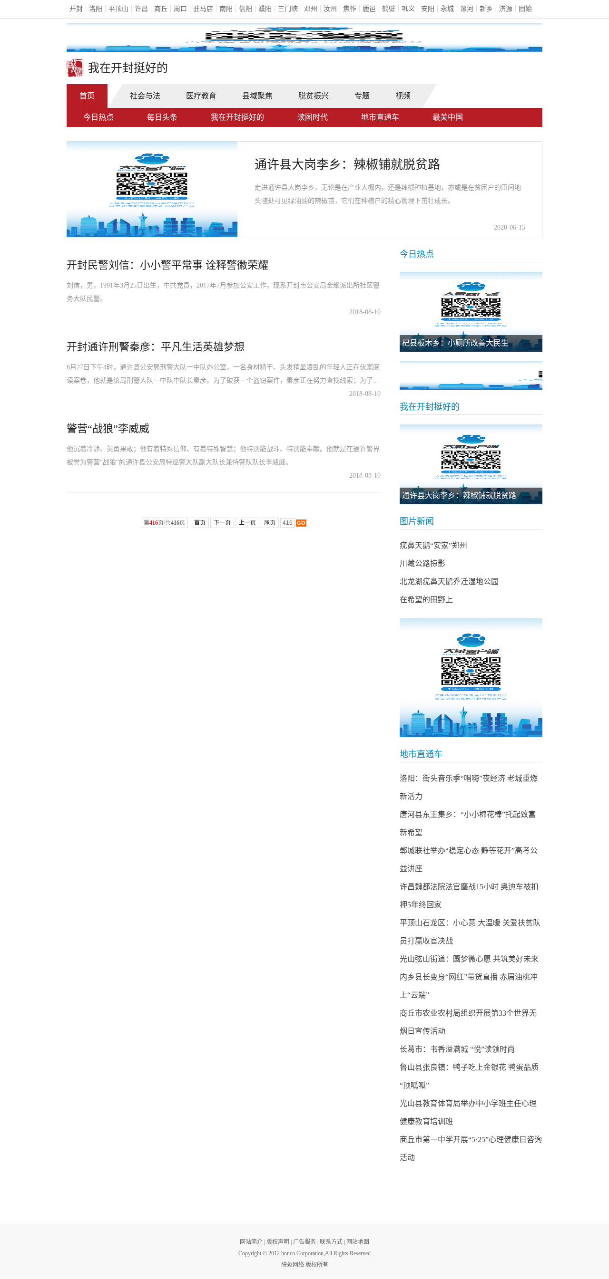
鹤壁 (388, 8)
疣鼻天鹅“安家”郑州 (433, 545)
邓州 (310, 8)
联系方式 (331, 1242)
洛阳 (95, 8)
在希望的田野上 (426, 600)
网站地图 (357, 1242)
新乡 (486, 8)
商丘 (160, 8)
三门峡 (288, 8)
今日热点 (98, 117)
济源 (505, 8)
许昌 (141, 8)
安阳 (427, 8)
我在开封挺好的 (237, 117)
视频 (403, 96)
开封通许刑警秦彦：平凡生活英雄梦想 (156, 347)
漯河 (466, 8)
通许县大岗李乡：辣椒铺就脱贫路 (347, 165)
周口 (180, 8)
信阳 (245, 8)
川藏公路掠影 (422, 563)
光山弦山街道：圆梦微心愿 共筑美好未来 (469, 959)
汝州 (330, 8)
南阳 (226, 8)
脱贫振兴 (313, 96)
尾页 (270, 522)
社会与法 (145, 96)
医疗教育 (201, 96)
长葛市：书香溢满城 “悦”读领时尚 (457, 1049)
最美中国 (447, 117)
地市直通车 (380, 117)
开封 (76, 8)
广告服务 (304, 1242)
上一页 (247, 522)
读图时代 (312, 117)
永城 (447, 8)
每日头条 (162, 117)
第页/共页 (164, 522)
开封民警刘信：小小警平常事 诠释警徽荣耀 (167, 265)
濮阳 (265, 8)
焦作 (349, 8)
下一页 (222, 522)
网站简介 (251, 1242)
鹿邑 (369, 8)
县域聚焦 (257, 96)
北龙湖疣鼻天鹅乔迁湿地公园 (449, 581)
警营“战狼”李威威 (108, 428)
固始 (525, 8)
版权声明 (277, 1242)
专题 (362, 96)
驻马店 (203, 8)
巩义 (408, 8)
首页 (87, 96)
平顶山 (118, 8)
